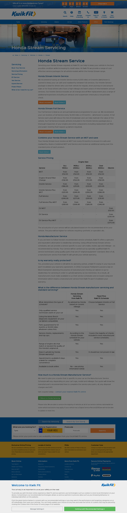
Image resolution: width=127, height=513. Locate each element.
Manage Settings (36, 509)
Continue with (89, 509)
